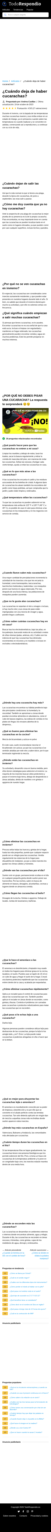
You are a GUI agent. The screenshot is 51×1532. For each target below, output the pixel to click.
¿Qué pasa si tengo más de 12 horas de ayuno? (28, 1309)
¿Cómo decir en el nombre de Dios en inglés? (27, 1305)
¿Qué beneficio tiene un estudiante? (23, 1300)
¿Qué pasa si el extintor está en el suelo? (25, 1291)
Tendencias (18, 10)
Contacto (23, 1516)
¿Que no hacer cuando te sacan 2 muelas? (26, 1432)
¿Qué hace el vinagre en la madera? (23, 1423)
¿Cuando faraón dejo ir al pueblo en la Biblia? (27, 1419)
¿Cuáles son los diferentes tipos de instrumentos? (28, 1282)
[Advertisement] (25, 47)
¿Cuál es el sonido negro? (19, 1278)
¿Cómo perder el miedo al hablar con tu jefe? (27, 1287)
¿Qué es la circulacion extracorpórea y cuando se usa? (28, 1388)
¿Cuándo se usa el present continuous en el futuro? (29, 1393)
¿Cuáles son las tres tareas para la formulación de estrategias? (29, 1403)
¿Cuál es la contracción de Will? (22, 1313)
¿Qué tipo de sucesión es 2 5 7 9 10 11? (25, 1296)
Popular (30, 10)
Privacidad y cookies (39, 1516)
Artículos (6, 10)
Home (5, 81)
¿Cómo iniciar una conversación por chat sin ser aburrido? (28, 1408)
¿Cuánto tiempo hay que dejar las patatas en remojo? (27, 1414)
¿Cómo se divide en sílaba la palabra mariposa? (40, 1256)
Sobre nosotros (9, 1516)
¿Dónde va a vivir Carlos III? (20, 1428)
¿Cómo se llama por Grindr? (20, 1273)
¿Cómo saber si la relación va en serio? (24, 1397)
